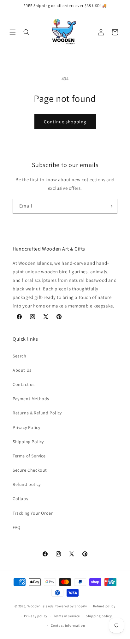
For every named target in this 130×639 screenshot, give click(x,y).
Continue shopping (65, 122)
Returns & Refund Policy (37, 413)
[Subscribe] (110, 206)
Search (20, 356)
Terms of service (66, 616)
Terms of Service (29, 456)
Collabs (20, 498)
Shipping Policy (28, 441)
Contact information (68, 625)
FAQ (17, 527)
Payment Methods (31, 398)
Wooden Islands (40, 606)
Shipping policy (99, 616)
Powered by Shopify (71, 606)
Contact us (24, 384)
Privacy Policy (26, 427)
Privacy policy (35, 616)
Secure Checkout (30, 470)
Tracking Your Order (33, 513)
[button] (13, 32)
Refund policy (27, 484)
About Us (22, 370)
